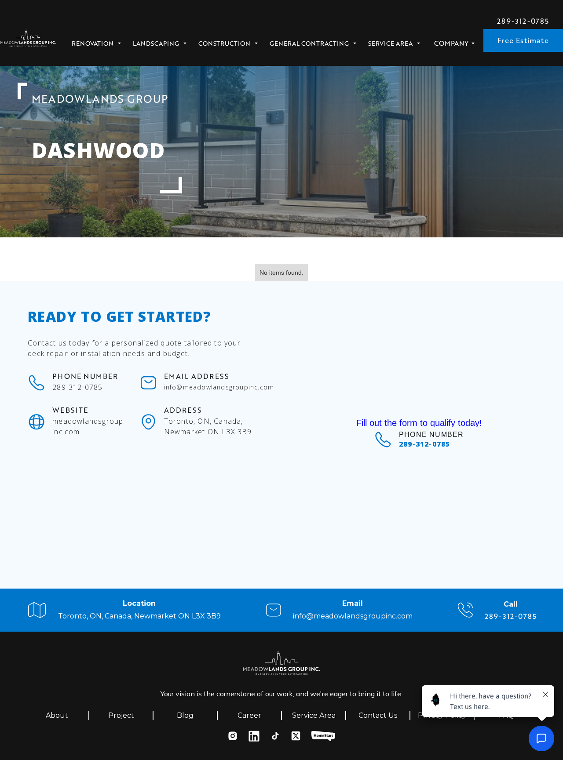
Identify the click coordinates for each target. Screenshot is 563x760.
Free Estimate (523, 40)
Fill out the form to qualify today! (419, 422)
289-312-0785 (523, 21)
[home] (28, 40)
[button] (99, 41)
